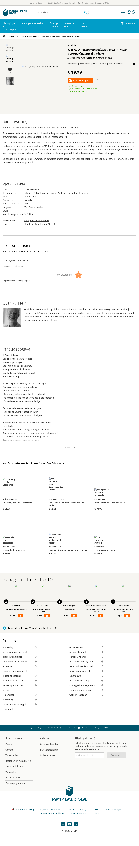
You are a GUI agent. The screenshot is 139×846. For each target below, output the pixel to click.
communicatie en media (15, 661)
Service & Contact (78, 813)
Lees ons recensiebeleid (13, 266)
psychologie (75, 676)
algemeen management (15, 652)
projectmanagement (80, 671)
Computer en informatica (29, 36)
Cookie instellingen (113, 809)
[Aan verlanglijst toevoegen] (97, 80)
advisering (8, 647)
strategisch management (82, 685)
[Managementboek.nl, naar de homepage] (15, 15)
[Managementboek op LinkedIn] (63, 824)
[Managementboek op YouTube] (69, 824)
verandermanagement (81, 690)
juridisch (7, 690)
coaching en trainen (13, 657)
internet (28, 193)
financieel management (15, 671)
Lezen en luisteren (14, 766)
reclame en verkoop (79, 680)
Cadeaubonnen (48, 755)
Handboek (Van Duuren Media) (39, 224)
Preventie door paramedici (15, 550)
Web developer (65, 193)
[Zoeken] (85, 12)
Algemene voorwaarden (50, 809)
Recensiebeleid (13, 777)
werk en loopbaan (78, 695)
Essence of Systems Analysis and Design (68, 550)
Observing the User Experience (17, 502)
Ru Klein (72, 45)
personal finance (78, 657)
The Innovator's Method (105, 550)
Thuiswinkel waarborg (25, 809)
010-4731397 (130, 23)
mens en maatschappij (14, 704)
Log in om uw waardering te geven (17, 281)
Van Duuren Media (33, 207)
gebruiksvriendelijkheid (45, 193)
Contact (9, 749)
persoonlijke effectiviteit (81, 666)
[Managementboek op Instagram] (76, 824)
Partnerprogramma (15, 783)
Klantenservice (14, 738)
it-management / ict (13, 685)
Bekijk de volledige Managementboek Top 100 (32, 628)
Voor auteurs (11, 772)
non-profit (8, 709)
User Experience (82, 193)
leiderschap (8, 695)
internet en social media (15, 680)
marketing (8, 699)
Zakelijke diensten (49, 744)
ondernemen (76, 647)
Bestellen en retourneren (18, 761)
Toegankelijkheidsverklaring (52, 813)
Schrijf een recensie (15, 260)
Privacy (83, 809)
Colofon (70, 809)
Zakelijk (44, 738)
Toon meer (68, 447)
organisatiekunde (78, 652)
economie (7, 666)
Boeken (12, 36)
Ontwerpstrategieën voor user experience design (62, 36)
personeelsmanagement (82, 661)
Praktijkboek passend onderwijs (109, 502)
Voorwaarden (12, 755)
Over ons (9, 744)
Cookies (95, 809)
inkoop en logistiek (12, 676)
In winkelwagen (81, 80)
